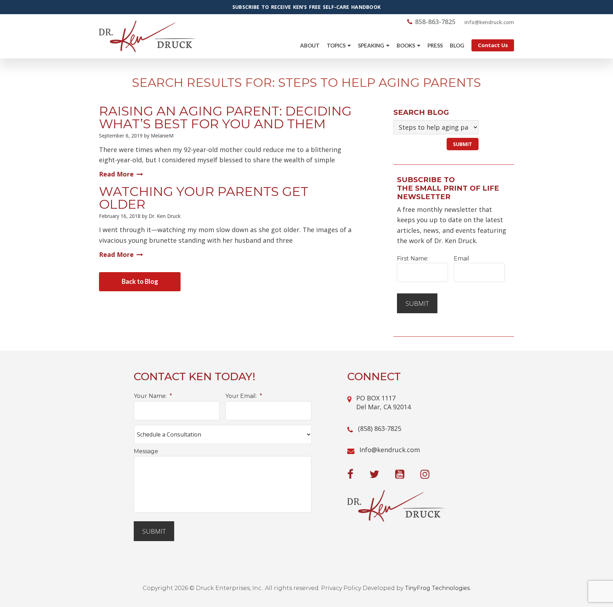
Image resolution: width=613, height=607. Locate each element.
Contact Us (493, 45)
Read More (116, 174)
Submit (417, 303)
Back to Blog (140, 281)
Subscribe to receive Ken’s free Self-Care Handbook (306, 7)
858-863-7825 (435, 21)
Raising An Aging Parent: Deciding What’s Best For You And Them (225, 117)
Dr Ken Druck (147, 36)
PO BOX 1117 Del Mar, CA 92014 (383, 402)
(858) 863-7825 (379, 428)
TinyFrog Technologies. (438, 588)
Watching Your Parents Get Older (203, 198)
